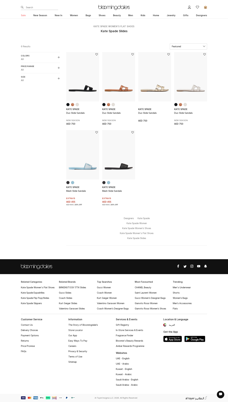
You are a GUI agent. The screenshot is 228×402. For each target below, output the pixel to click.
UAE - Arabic (122, 363)
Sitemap (72, 362)
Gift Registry (122, 325)
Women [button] (74, 15)
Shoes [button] (102, 15)
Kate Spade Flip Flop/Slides (35, 298)
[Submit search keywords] (22, 7)
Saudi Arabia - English (127, 379)
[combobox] (188, 46)
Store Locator (75, 330)
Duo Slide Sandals (75, 113)
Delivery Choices (29, 330)
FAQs (23, 351)
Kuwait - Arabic (124, 374)
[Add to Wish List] (96, 54)
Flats (175, 308)
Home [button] (156, 15)
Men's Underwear (182, 287)
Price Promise (28, 346)
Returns (25, 340)
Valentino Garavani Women (110, 303)
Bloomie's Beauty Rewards (129, 340)
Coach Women (104, 292)
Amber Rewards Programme (130, 346)
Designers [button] (201, 15)
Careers (72, 346)
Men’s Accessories (182, 303)
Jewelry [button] (171, 15)
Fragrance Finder (124, 335)
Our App (72, 335)
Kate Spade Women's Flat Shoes (114, 26)
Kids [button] (143, 15)
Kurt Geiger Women (107, 298)
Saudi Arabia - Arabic (127, 385)
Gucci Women (104, 287)
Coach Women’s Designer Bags (113, 308)
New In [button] (58, 15)
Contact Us (27, 325)
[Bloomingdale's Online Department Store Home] (114, 7)
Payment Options (30, 335)
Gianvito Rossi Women (146, 303)
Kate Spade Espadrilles (33, 292)
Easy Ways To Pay (77, 340)
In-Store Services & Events (129, 330)
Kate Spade (72, 109)
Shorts (176, 292)
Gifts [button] (185, 15)
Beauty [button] (117, 15)
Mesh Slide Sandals (76, 191)
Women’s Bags (180, 298)
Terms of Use (75, 356)
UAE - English (123, 358)
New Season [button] (40, 15)
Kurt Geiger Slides (68, 303)
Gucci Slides (65, 292)
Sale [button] (23, 15)
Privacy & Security (77, 351)
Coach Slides (65, 298)
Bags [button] (88, 15)
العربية (172, 325)
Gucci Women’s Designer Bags (150, 298)
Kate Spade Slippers (31, 303)
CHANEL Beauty (143, 287)
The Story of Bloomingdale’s (83, 325)
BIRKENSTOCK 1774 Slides (72, 287)
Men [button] (130, 15)
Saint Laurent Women (146, 292)
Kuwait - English (124, 369)
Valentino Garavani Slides (72, 308)
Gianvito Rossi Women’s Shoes (150, 308)
